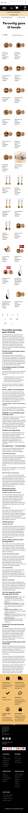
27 (11, 319)
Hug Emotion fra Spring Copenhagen (18, 235)
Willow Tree (5, 475)
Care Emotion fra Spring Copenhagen (6, 121)
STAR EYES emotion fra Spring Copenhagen (17, 143)
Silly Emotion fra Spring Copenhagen (18, 121)
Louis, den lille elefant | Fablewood (5, 258)
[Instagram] (6, 738)
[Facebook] (3, 738)
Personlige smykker (14, 14)
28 (17, 319)
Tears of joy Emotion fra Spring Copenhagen (5, 55)
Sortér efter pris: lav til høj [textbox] (18, 35)
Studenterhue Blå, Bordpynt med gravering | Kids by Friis (6, 304)
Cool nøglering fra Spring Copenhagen (18, 213)
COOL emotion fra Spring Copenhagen (6, 143)
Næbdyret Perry (6, 470)
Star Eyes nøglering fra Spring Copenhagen (5, 235)
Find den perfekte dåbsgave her (14, 12)
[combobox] (19, 35)
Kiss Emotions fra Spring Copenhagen (6, 77)
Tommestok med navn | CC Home (18, 165)
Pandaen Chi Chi (19, 469)
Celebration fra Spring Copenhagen (18, 258)
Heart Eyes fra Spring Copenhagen (17, 77)
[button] (25, 7)
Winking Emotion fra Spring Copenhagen (18, 99)
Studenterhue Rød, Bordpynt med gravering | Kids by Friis (18, 280)
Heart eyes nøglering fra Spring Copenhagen (17, 190)
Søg (25, 2)
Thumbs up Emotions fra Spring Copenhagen (17, 55)
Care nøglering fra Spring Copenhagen (6, 189)
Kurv (11, 8)
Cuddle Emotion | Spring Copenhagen (18, 303)
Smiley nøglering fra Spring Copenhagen (6, 213)
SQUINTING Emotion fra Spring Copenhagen (5, 167)
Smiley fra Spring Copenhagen (6, 98)
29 (5, 323)
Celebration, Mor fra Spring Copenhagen (6, 280)
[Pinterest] (9, 738)
